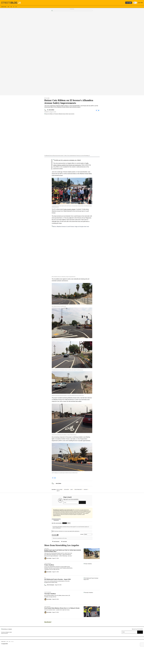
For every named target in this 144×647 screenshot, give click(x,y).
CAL (11, 6)
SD (16, 6)
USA (8, 6)
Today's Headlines (47, 563)
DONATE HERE (3, 6)
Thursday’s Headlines (50, 593)
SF (13, 6)
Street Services (47, 606)
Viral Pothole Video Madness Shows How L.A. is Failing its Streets (62, 608)
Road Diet (86, 489)
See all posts (47, 622)
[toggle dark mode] (135, 3)
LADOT (71, 489)
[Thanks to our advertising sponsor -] (72, 52)
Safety (58, 490)
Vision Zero (46, 548)
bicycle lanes (46, 98)
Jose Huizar (66, 489)
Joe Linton (51, 109)
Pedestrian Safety (78, 489)
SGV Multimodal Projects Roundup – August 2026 (57, 579)
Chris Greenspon (50, 584)
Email (65, 502)
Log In (127, 2)
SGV (45, 577)
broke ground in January (69, 209)
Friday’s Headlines (49, 565)
